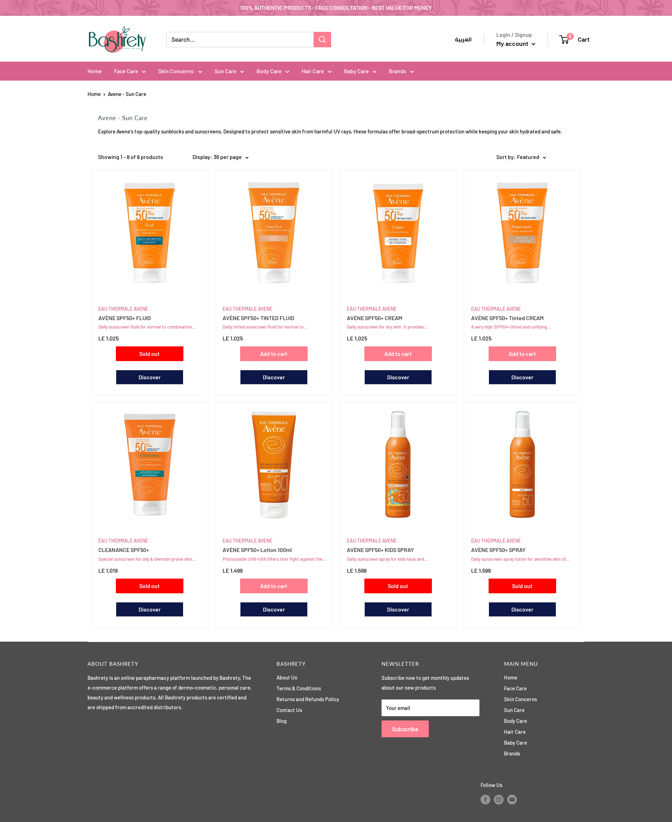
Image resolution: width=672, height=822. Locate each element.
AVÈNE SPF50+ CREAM (374, 318)
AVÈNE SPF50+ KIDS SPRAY (380, 550)
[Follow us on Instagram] (499, 799)
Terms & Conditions (298, 688)
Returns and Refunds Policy (307, 699)
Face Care (126, 71)
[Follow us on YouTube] (512, 799)
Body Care (269, 71)
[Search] (322, 39)
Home (95, 71)
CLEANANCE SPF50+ (123, 550)
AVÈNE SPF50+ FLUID (124, 318)
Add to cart (273, 353)
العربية (463, 39)
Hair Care (313, 71)
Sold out (149, 353)
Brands (397, 71)
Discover (150, 377)
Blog (281, 721)
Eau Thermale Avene (123, 309)
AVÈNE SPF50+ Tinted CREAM (507, 318)
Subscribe (405, 728)
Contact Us (289, 710)
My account (513, 43)
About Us (286, 677)
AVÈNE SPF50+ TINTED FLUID (258, 318)
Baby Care (356, 71)
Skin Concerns (176, 71)
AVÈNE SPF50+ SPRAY (498, 550)
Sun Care (226, 71)
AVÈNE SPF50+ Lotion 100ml (257, 550)
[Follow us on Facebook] (485, 799)
